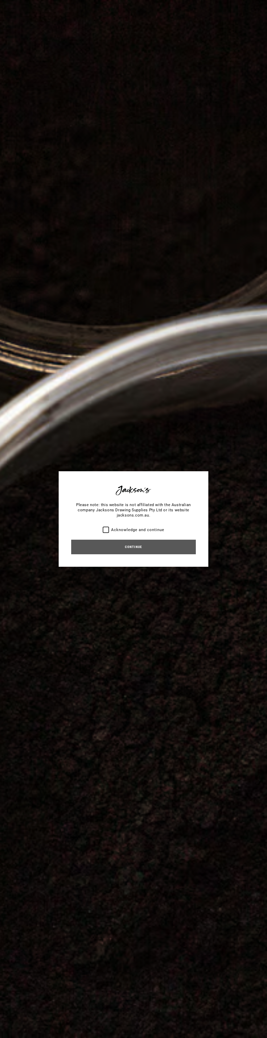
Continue (133, 547)
